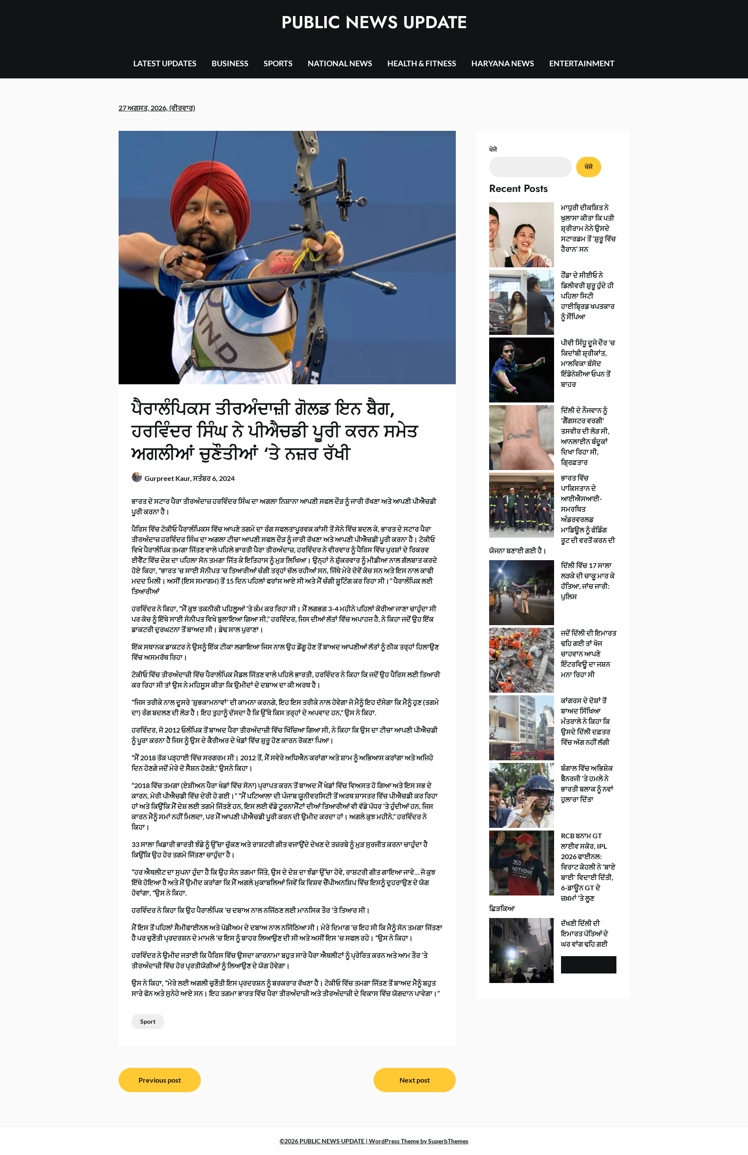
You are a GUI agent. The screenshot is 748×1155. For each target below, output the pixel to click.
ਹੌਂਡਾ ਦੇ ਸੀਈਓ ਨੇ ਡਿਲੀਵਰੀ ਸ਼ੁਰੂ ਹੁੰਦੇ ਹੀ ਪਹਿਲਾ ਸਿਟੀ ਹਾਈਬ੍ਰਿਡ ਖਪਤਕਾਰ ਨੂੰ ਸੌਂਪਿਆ (588, 296)
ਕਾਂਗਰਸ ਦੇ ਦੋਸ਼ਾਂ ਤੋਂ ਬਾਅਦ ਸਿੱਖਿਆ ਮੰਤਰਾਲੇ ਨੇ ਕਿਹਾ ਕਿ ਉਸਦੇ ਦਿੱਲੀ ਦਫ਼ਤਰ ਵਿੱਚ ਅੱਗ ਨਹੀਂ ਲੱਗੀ (585, 721)
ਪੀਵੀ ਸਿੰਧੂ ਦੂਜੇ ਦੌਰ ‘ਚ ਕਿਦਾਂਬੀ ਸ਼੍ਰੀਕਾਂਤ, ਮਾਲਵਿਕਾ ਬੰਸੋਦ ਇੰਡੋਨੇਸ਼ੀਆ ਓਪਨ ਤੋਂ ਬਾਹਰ (588, 363)
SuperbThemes (448, 1141)
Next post (415, 1080)
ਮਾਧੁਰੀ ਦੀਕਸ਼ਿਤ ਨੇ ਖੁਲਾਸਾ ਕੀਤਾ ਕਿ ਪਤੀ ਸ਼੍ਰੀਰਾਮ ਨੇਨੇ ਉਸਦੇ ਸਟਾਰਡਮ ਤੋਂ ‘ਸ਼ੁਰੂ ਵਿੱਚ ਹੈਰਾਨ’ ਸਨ (588, 228)
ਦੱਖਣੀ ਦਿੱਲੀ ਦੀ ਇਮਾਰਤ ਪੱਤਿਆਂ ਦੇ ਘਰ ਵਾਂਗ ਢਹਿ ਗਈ (584, 933)
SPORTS (278, 63)
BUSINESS (230, 63)
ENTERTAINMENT (582, 63)
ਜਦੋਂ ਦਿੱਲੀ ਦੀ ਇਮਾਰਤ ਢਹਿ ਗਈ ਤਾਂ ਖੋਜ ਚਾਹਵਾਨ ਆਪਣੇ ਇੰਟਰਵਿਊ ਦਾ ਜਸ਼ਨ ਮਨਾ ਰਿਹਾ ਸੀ (588, 653)
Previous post (160, 1080)
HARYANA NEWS (502, 63)
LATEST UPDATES (165, 63)
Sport (147, 1021)
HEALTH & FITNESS (421, 63)
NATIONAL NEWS (340, 63)
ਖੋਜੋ (493, 149)
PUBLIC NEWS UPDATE (374, 22)
